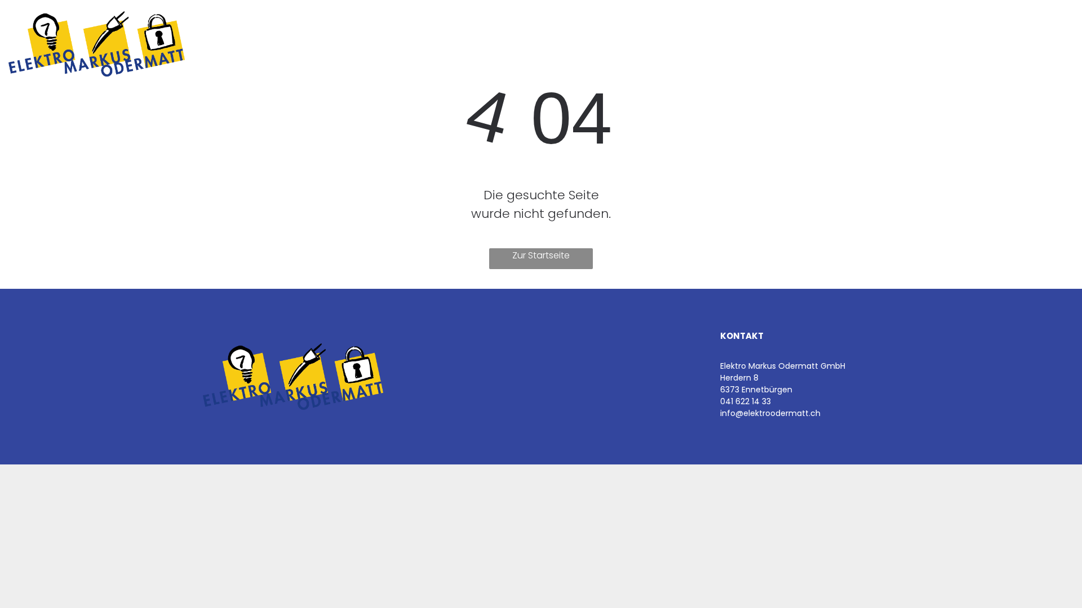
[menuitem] (337, 37)
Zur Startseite (541, 255)
